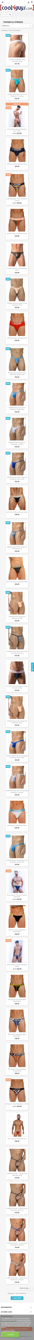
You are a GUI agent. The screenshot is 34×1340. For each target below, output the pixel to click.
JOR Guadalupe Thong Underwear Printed (17, 199)
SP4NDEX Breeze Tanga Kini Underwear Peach (17, 617)
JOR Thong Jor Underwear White (17, 825)
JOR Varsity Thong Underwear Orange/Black (17, 1070)
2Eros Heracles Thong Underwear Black (17, 965)
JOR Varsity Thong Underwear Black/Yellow (17, 1000)
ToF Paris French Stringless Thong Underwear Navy (17, 687)
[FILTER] (32, 670)
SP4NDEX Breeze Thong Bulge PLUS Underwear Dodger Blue (17, 861)
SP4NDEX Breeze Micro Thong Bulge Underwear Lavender (17, 791)
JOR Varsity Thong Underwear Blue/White (17, 1035)
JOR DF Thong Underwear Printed (17, 233)
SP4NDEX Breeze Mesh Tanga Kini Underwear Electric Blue (17, 478)
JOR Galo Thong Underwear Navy (17, 164)
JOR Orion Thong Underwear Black (17, 512)
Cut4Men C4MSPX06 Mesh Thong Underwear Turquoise (17, 95)
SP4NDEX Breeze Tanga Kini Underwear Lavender (17, 443)
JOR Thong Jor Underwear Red (17, 1139)
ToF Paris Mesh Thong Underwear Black (17, 269)
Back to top (25, 1288)
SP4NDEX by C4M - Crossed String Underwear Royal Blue (17, 1244)
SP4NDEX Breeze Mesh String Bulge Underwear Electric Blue (17, 756)
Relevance (17, 26)
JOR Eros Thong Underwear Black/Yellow (17, 931)
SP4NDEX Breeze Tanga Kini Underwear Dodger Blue (17, 408)
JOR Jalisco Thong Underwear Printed (17, 1104)
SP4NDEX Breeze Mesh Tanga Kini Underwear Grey (17, 548)
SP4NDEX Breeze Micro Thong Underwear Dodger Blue (17, 373)
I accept (10, 1334)
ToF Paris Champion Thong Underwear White (17, 60)
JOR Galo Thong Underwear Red (17, 338)
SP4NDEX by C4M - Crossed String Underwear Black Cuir (17, 1209)
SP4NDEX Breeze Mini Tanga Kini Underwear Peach (17, 722)
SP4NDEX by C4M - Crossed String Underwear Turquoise (17, 1279)
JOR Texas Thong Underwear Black (17, 582)
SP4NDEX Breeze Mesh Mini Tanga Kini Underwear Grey (17, 652)
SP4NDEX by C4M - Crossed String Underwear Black (17, 1174)
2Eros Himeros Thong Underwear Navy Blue (17, 896)
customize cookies (8, 1331)
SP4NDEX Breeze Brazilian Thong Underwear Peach (17, 304)
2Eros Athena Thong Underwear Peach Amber (17, 130)
